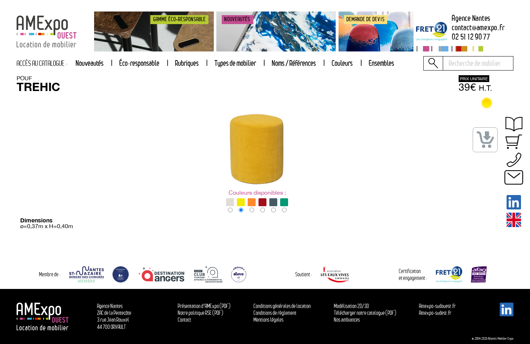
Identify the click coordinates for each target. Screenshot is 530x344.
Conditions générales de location (282, 306)
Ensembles (381, 63)
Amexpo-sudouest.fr (437, 306)
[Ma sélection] (514, 142)
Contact (184, 319)
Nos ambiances (347, 319)
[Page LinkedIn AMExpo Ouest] (514, 202)
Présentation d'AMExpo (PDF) (204, 306)
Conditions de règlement (274, 312)
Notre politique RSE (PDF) (200, 312)
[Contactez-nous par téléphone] (514, 160)
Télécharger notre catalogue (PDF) (365, 312)
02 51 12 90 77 (471, 37)
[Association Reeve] (239, 274)
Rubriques (187, 63)
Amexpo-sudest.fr (435, 312)
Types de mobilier (235, 63)
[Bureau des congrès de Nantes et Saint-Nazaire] (86, 274)
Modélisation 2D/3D (351, 306)
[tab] (187, 63)
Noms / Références (294, 63)
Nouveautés (89, 63)
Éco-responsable (139, 63)
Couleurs (342, 63)
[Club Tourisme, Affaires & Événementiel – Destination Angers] (208, 274)
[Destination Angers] (161, 274)
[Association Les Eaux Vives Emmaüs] (335, 274)
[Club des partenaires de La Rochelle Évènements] (120, 274)
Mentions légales (268, 319)
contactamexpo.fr (478, 27)
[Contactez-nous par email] (514, 177)
